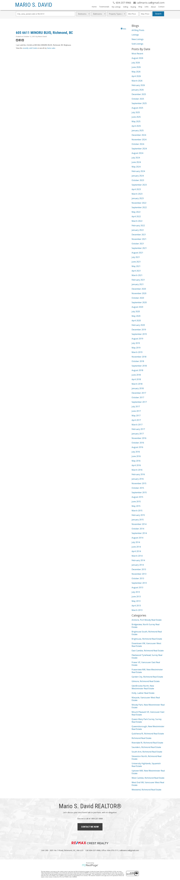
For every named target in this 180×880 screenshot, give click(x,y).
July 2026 (136, 62)
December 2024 (139, 135)
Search (158, 14)
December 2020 (139, 289)
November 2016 (139, 438)
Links (146, 7)
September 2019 (139, 334)
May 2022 (136, 212)
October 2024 (138, 144)
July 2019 (136, 343)
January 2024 (138, 175)
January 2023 (138, 198)
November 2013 (139, 574)
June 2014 (136, 546)
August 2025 (137, 108)
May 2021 (136, 266)
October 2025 (138, 98)
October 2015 (138, 488)
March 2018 (137, 384)
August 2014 (137, 537)
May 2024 (136, 166)
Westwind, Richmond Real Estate (146, 789)
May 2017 (136, 415)
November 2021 (139, 239)
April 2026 (136, 76)
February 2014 (138, 560)
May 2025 (136, 121)
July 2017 (136, 406)
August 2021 (137, 252)
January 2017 (138, 433)
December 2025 (139, 94)
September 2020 (139, 302)
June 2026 (136, 67)
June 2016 (136, 456)
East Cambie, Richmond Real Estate (148, 650)
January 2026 (138, 89)
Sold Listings (137, 43)
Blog (140, 7)
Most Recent (137, 53)
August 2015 (137, 497)
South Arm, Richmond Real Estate (147, 751)
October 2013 (138, 578)
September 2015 (139, 492)
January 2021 (138, 284)
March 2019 (137, 352)
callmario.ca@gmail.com (129, 850)
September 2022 (139, 207)
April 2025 (136, 126)
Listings (135, 34)
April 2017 (136, 420)
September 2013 (139, 583)
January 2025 (138, 130)
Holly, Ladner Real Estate (143, 693)
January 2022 (138, 230)
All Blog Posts (138, 30)
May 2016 (136, 460)
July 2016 (136, 451)
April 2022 (136, 216)
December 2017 (139, 393)
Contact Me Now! (90, 826)
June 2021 (136, 261)
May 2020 (136, 316)
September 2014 (139, 533)
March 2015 (137, 510)
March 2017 (137, 424)
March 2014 (137, 555)
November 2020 (139, 293)
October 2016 (138, 442)
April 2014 (136, 551)
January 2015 (138, 519)
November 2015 (139, 483)
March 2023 (137, 193)
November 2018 (139, 356)
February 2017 (138, 429)
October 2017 (138, 397)
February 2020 (138, 325)
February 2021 (138, 279)
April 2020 (136, 320)
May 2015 (136, 506)
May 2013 (136, 601)
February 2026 (138, 85)
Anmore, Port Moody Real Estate (147, 620)
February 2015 (138, 515)
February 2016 (138, 474)
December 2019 (139, 329)
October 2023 (138, 180)
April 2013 (136, 605)
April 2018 (136, 379)
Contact (161, 7)
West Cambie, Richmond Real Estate (148, 778)
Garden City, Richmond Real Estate (147, 676)
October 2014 (138, 528)
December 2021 (139, 234)
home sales (51, 48)
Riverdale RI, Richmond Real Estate (147, 742)
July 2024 (136, 157)
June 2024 (136, 162)
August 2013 (137, 587)
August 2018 (137, 370)
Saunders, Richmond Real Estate (146, 747)
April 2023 (136, 189)
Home (94, 7)
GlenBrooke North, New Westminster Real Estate (143, 687)
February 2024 (138, 171)
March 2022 (137, 221)
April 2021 (136, 270)
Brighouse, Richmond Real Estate (147, 638)
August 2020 (137, 307)
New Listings (138, 39)
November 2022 (139, 203)
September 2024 (139, 148)
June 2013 (136, 596)
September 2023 (139, 184)
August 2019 (137, 338)
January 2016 (138, 479)
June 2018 (136, 374)
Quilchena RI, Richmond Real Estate (148, 733)
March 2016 (137, 469)
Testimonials (104, 7)
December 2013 (139, 569)
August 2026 (137, 58)
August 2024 (137, 153)
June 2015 (136, 501)
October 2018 (138, 361)
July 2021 (136, 257)
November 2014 (139, 524)
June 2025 (136, 117)
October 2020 (138, 298)
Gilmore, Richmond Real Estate (146, 681)
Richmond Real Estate (141, 738)
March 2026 (137, 80)
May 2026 (136, 71)
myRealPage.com (90, 865)
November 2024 (139, 139)
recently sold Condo (30, 48)
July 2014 (136, 542)
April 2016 (136, 465)
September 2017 (139, 402)
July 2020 (136, 311)
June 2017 (136, 411)
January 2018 (138, 388)
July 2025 (136, 112)
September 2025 (139, 103)
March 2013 (137, 610)
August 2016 (137, 447)
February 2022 (138, 225)
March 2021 (137, 275)
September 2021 (139, 248)
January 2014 (138, 565)
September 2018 (139, 365)
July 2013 (136, 592)
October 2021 (138, 243)
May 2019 (136, 347)
